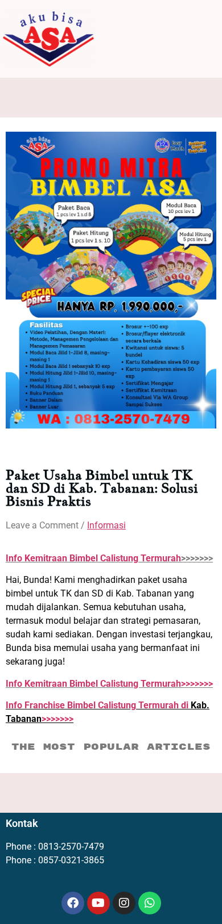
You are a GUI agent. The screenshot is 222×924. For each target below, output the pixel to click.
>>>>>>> (109, 683)
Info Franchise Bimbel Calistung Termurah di (98, 705)
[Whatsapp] (149, 903)
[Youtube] (98, 903)
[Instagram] (124, 903)
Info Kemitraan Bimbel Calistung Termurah (93, 558)
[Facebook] (72, 903)
